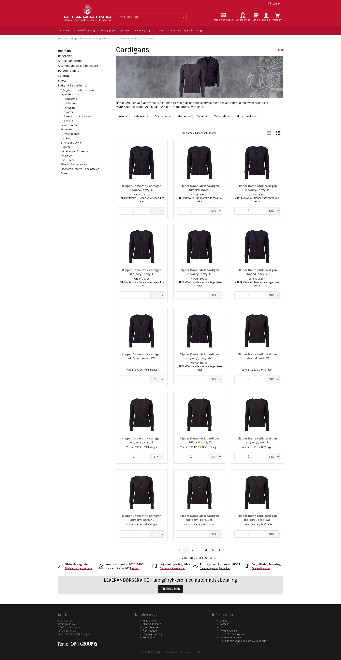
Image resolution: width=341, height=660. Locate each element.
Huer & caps (68, 160)
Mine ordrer (149, 620)
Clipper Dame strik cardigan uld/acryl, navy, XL (199, 272)
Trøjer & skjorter (129, 38)
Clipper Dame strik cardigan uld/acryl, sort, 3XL (257, 518)
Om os (223, 620)
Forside (62, 38)
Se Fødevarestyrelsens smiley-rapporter (243, 641)
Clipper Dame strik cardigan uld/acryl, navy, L (141, 272)
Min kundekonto (152, 624)
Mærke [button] (182, 116)
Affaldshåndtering (84, 30)
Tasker (64, 173)
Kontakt (224, 624)
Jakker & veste (69, 125)
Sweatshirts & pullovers (77, 116)
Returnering (149, 637)
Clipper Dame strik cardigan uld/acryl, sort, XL (141, 518)
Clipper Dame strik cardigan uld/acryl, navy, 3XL (141, 356)
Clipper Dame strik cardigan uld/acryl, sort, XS (257, 356)
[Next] (219, 550)
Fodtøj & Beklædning (190, 30)
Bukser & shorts (70, 129)
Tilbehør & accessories (74, 164)
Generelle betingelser (232, 634)
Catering (159, 30)
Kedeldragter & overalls (74, 151)
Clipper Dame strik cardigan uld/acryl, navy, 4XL (199, 356)
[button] (266, 17)
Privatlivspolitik (228, 630)
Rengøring (65, 30)
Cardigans (147, 38)
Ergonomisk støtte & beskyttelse (80, 169)
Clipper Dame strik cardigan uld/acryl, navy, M (257, 188)
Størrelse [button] (161, 116)
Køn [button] (121, 116)
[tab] (223, 17)
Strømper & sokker (71, 142)
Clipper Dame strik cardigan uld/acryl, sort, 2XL (199, 518)
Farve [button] (201, 116)
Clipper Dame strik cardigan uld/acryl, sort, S (141, 440)
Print (279, 50)
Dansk (275, 4)
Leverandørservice (230, 637)
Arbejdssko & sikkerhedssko (77, 90)
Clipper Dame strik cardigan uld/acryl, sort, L (257, 440)
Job (222, 627)
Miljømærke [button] (245, 116)
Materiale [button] (220, 116)
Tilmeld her (170, 589)
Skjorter (68, 112)
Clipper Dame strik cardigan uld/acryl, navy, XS (141, 188)
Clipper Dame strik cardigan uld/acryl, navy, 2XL (257, 272)
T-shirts (68, 120)
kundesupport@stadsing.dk (74, 634)
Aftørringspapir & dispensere (114, 30)
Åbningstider (150, 630)
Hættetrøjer (71, 103)
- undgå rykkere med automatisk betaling (170, 580)
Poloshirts (69, 107)
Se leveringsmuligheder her (215, 568)
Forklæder (67, 155)
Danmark (85, 38)
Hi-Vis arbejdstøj (70, 133)
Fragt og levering (152, 634)
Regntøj (65, 147)
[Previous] (179, 550)
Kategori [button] (140, 116)
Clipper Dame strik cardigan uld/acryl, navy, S (199, 188)
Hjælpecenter (151, 627)
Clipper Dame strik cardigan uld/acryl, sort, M (199, 440)
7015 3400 (135, 564)
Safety (171, 30)
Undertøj (66, 138)
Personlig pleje (142, 30)
